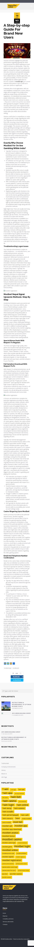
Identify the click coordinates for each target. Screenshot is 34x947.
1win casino (9, 800)
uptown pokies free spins (9, 870)
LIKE (18, 673)
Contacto (5, 924)
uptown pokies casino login (9, 867)
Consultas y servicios (8, 919)
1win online (22, 804)
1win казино (19, 808)
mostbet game (7, 847)
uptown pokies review (23, 870)
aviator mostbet (26, 818)
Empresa (5, 916)
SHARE (18, 677)
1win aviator (5, 797)
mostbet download (22, 842)
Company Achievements (8, 767)
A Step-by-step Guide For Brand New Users (17, 31)
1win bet (15, 796)
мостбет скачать (6, 877)
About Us (4, 774)
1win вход (6, 808)
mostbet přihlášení (21, 853)
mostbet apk (7, 826)
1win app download (19, 793)
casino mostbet (6, 822)
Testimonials (5, 763)
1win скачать (7, 818)
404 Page (4, 777)
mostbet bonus (8, 836)
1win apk (21, 789)
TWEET (18, 680)
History (3, 770)
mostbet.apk (19, 81)
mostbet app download (11, 829)
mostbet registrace (20, 857)
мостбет (5, 874)
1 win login (13, 789)
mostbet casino (11, 839)
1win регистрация (10, 815)
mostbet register (8, 857)
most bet (17, 821)
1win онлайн (7, 811)
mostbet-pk (16, 668)
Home (4, 913)
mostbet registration (11, 860)
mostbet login (7, 668)
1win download (22, 801)
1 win (5, 789)
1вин (17, 818)
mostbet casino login (9, 843)
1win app (7, 792)
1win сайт (25, 815)
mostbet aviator (10, 832)
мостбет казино (16, 874)
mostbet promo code (8, 853)
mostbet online (10, 850)
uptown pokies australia (8, 863)
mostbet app (21, 825)
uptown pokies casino (21, 863)
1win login (8, 804)
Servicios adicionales (8, 921)
